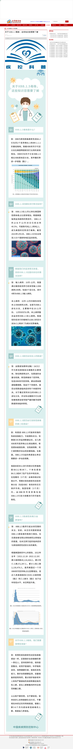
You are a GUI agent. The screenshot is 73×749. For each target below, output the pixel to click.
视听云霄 (25, 25)
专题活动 (54, 25)
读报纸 (42, 25)
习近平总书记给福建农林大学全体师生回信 (58, 42)
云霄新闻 (13, 25)
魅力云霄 (19, 25)
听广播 (36, 25)
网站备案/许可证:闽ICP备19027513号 (37, 740)
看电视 (30, 25)
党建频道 (66, 25)
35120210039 (41, 743)
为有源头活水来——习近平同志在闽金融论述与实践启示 (60, 33)
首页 (7, 25)
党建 (60, 25)
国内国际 (48, 25)
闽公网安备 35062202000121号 (35, 742)
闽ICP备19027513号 (57, 737)
